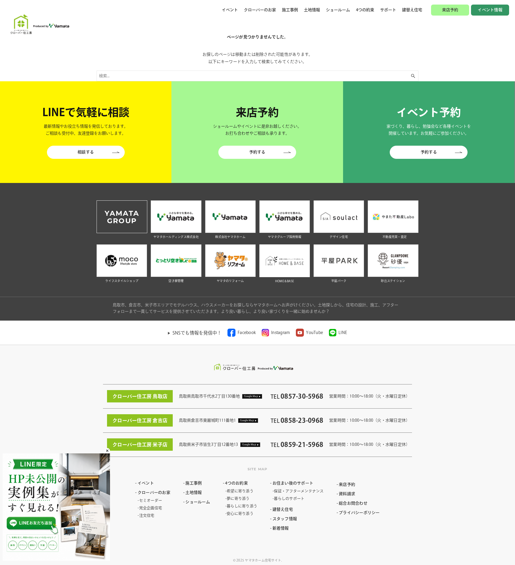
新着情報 (281, 528)
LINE (343, 333)
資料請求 (347, 494)
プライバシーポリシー (359, 513)
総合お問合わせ (353, 503)
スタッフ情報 (285, 519)
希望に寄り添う (240, 491)
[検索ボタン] (413, 76)
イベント (230, 10)
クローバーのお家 (260, 10)
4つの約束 (365, 10)
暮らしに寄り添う (242, 506)
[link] (241, 333)
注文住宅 (146, 515)
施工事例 (290, 10)
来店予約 (450, 10)
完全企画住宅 (150, 508)
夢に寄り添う (238, 498)
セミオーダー (150, 500)
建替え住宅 (412, 10)
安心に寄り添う (240, 513)
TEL (297, 396)
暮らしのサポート (289, 498)
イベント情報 (490, 10)
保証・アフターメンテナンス (298, 491)
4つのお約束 (236, 483)
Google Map (251, 396)
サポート (388, 10)
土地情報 (312, 10)
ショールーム (338, 10)
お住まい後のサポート (293, 483)
